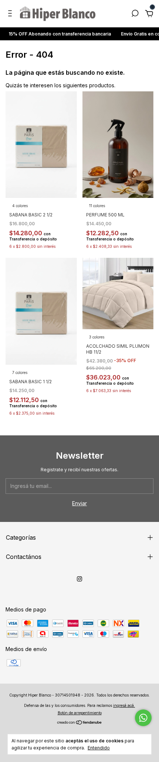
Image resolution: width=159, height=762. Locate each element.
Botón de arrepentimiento (80, 713)
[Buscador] (135, 14)
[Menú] (11, 14)
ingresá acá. (124, 705)
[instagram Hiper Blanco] (79, 579)
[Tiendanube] (80, 723)
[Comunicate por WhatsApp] (143, 717)
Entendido (99, 748)
